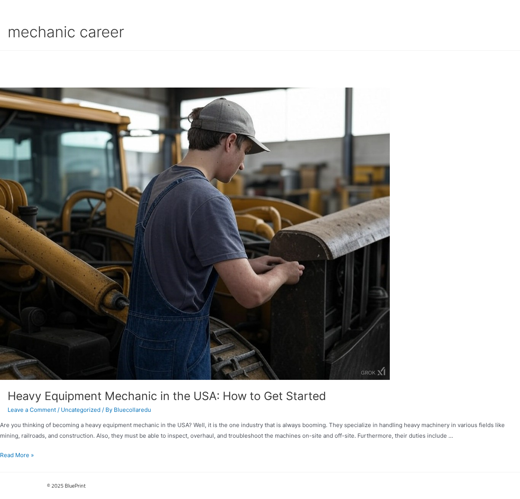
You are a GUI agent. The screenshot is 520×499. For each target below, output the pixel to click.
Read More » (17, 455)
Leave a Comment (32, 409)
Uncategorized (80, 409)
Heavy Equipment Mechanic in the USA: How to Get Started (167, 396)
